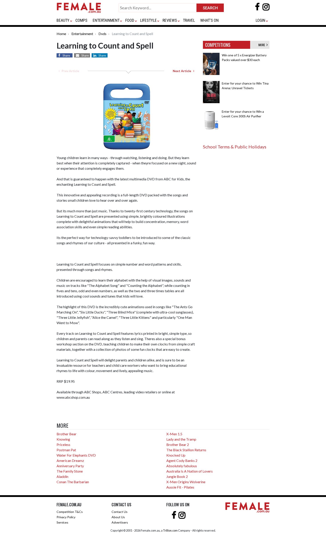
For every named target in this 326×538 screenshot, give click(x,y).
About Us (118, 517)
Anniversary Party (70, 466)
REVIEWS (170, 20)
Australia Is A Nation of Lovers (189, 471)
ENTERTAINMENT (106, 20)
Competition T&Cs (70, 512)
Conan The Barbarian (73, 482)
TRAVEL (189, 20)
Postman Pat (66, 450)
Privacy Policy (66, 517)
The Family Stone (70, 471)
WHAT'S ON (209, 20)
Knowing (63, 439)
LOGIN (260, 20)
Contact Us (120, 512)
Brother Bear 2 (177, 444)
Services (62, 522)
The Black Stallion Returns (186, 450)
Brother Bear (67, 434)
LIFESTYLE (148, 20)
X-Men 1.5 (174, 434)
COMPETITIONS (217, 44)
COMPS (81, 20)
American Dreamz (70, 460)
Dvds (102, 34)
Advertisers (120, 522)
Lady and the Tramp (181, 439)
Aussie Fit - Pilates (180, 487)
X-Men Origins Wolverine (185, 482)
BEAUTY (63, 20)
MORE (262, 44)
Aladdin (62, 476)
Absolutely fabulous (181, 466)
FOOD (129, 20)
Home (61, 34)
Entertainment (82, 34)
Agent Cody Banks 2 (181, 460)
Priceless (63, 444)
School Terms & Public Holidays (234, 146)
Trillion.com (170, 530)
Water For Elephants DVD (76, 455)
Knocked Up (175, 455)
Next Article (183, 71)
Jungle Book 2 (177, 476)
